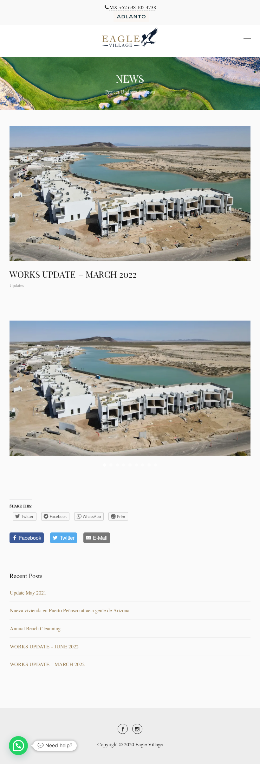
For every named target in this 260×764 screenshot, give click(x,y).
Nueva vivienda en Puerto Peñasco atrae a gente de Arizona (69, 610)
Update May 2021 (28, 592)
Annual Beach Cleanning (35, 628)
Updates (17, 285)
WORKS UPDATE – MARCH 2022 (47, 664)
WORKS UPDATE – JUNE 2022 (44, 646)
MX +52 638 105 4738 (132, 7)
